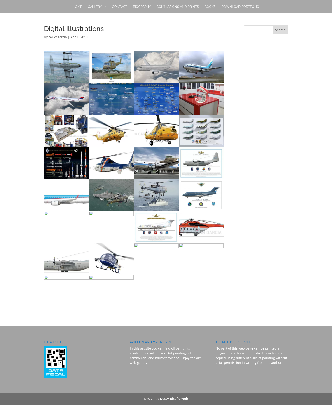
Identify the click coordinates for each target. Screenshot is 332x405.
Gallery (95, 7)
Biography (142, 7)
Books (210, 7)
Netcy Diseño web (174, 398)
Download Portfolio (240, 7)
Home (77, 7)
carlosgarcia (58, 37)
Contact (119, 7)
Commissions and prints (178, 7)
